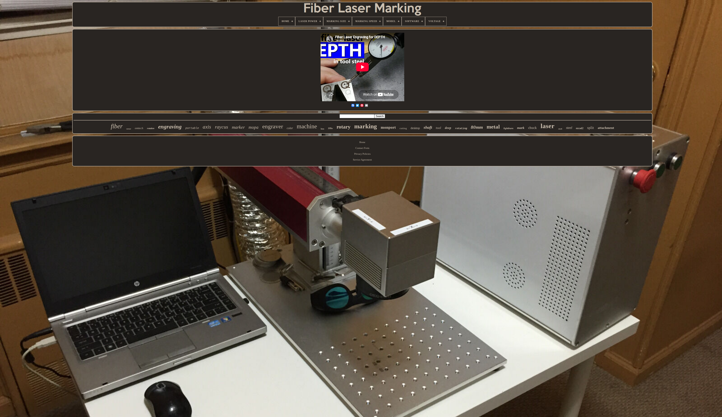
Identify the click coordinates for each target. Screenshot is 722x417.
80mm (477, 127)
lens (322, 129)
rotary (343, 127)
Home (362, 142)
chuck (532, 128)
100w (330, 128)
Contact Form (362, 148)
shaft (428, 127)
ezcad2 (579, 128)
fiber (117, 126)
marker (238, 127)
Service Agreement (362, 159)
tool (438, 128)
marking (365, 126)
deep (448, 128)
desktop (415, 128)
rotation (150, 128)
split (590, 128)
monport (388, 127)
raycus (221, 127)
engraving (170, 126)
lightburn (508, 128)
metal (493, 127)
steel (569, 128)
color (290, 128)
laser (547, 126)
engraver (272, 126)
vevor (128, 129)
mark (520, 128)
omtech (139, 128)
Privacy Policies (362, 153)
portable (192, 128)
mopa (254, 127)
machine (307, 126)
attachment (606, 128)
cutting (403, 128)
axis (207, 127)
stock (560, 129)
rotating (461, 128)
